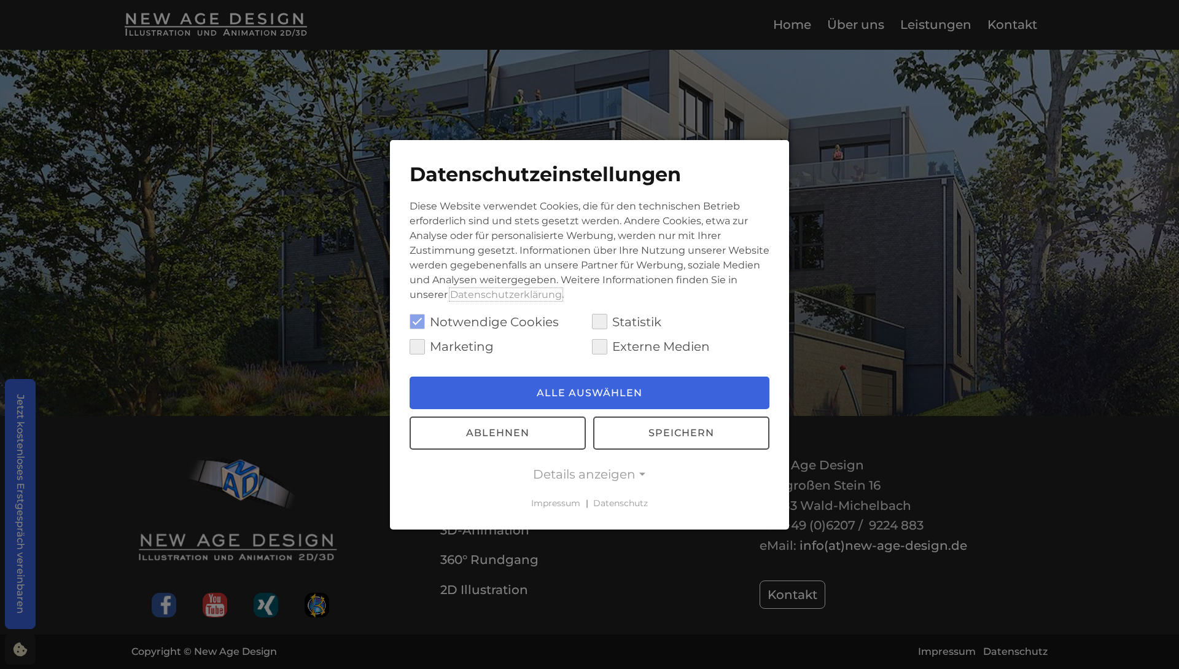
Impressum (555, 503)
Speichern (681, 433)
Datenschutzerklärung (506, 294)
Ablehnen (497, 433)
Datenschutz (620, 503)
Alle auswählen (589, 393)
